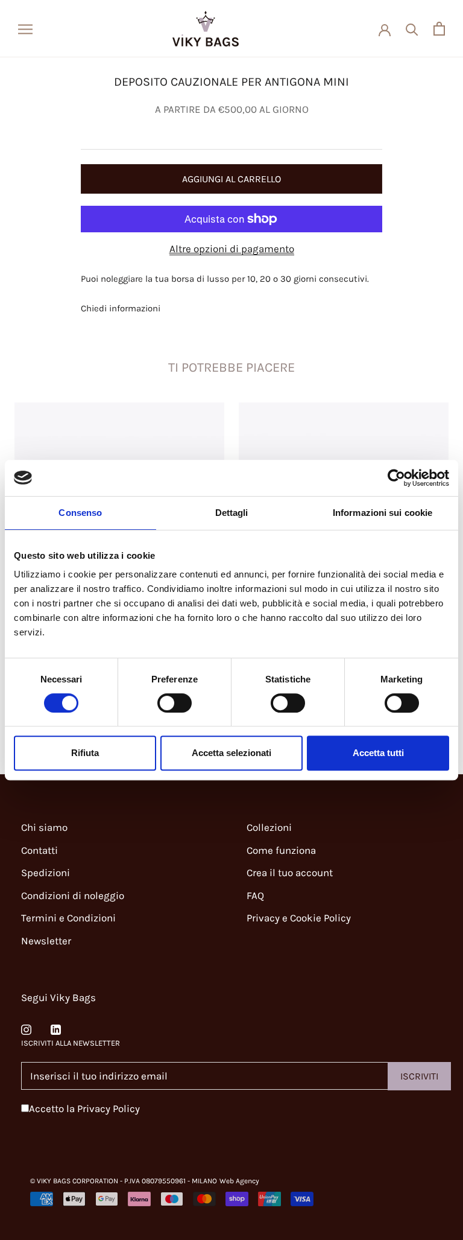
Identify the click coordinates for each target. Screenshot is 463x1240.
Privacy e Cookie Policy (299, 918)
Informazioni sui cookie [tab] (382, 512)
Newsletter (46, 941)
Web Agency (239, 1181)
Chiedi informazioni (120, 308)
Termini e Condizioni (68, 918)
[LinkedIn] (56, 1028)
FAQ (255, 895)
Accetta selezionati (231, 753)
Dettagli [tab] (231, 512)
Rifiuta (85, 753)
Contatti (39, 850)
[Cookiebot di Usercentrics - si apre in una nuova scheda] (396, 478)
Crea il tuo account (290, 872)
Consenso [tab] (80, 512)
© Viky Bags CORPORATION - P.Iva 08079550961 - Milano (123, 1181)
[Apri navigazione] (25, 28)
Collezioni (269, 827)
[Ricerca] (412, 28)
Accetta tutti (378, 753)
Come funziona (281, 850)
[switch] (174, 703)
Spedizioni (45, 872)
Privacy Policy (108, 1108)
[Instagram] (26, 1028)
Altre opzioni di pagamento (231, 249)
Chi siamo (44, 827)
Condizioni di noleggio (72, 895)
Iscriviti (419, 1076)
